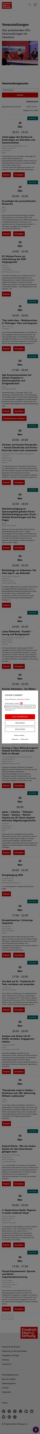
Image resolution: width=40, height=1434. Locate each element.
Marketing (8, 710)
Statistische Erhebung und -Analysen (17, 706)
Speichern (20, 729)
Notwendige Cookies (12, 703)
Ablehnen (20, 723)
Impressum (15, 739)
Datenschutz (24, 739)
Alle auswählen (20, 716)
